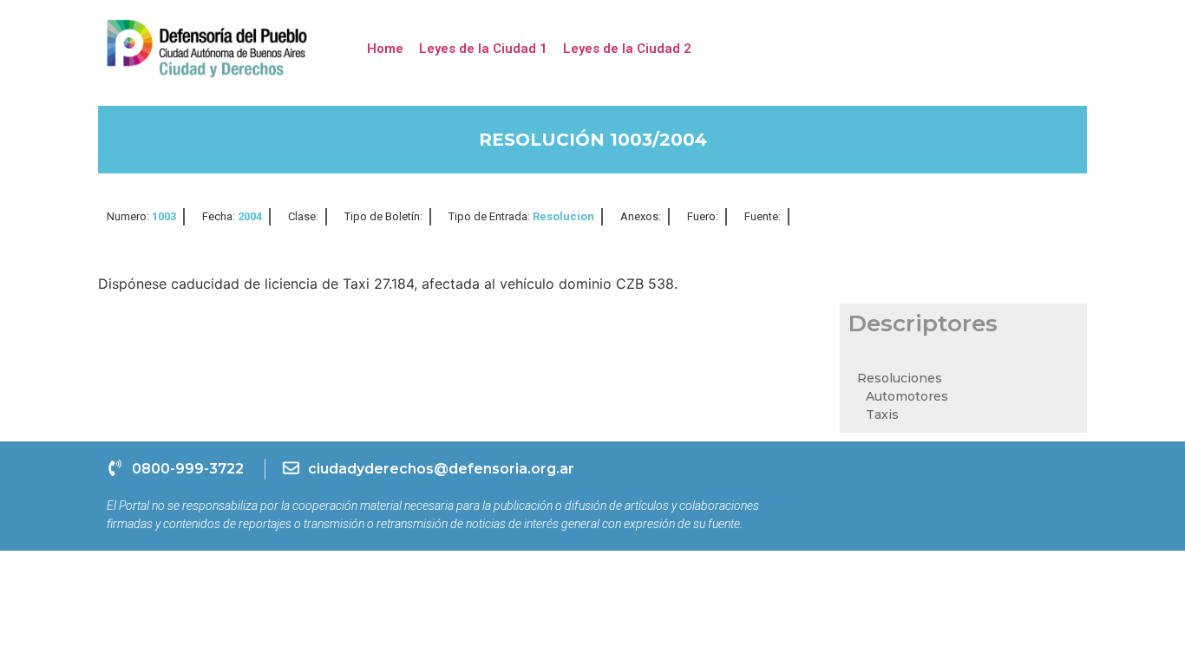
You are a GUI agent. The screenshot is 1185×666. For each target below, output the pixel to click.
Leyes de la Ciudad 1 (483, 48)
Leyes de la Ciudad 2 (627, 48)
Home (385, 48)
